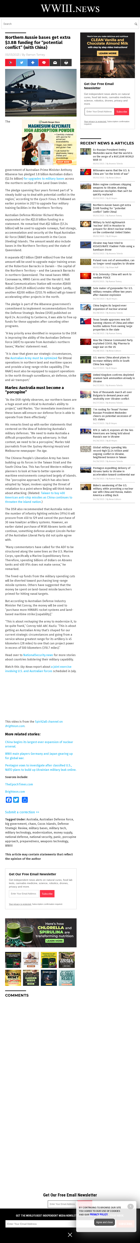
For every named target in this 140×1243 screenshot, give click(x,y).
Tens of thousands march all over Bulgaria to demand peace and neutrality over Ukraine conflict (112, 395)
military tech (57, 828)
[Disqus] (41, 1046)
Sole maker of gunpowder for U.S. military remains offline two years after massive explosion (113, 291)
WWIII (9, 845)
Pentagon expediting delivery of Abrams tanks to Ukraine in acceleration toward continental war (114, 471)
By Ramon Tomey (114, 215)
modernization (42, 832)
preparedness (29, 841)
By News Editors (113, 178)
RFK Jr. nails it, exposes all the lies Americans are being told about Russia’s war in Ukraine (113, 433)
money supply (63, 832)
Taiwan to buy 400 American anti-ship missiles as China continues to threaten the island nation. (38, 497)
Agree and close (104, 1222)
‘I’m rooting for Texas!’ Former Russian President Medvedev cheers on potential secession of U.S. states (112, 414)
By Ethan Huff (112, 267)
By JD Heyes (111, 198)
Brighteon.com (15, 791)
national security (41, 837)
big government (16, 824)
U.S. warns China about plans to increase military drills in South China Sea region (111, 361)
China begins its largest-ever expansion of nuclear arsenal (110, 307)
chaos (32, 824)
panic (57, 837)
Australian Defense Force (56, 819)
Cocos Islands (47, 824)
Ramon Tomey (35, 54)
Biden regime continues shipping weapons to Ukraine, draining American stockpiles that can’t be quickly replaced (112, 189)
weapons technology (54, 841)
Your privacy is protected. (20, 904)
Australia (32, 819)
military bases (38, 828)
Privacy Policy (99, 1214)
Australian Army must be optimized (33, 358)
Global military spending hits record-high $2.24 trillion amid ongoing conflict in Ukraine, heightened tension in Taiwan (110, 452)
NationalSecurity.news (38, 655)
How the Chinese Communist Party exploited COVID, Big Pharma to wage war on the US (113, 343)
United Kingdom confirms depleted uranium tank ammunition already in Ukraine (114, 378)
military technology (18, 832)
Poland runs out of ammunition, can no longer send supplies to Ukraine (114, 262)
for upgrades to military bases (44, 178)
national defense (16, 837)
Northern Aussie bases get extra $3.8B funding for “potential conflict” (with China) (112, 208)
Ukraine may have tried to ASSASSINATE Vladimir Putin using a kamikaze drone (113, 246)
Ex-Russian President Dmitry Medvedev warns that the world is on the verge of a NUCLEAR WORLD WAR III (113, 154)
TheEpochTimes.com (19, 784)
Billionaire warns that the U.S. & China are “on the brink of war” (111, 172)
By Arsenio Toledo (114, 164)
